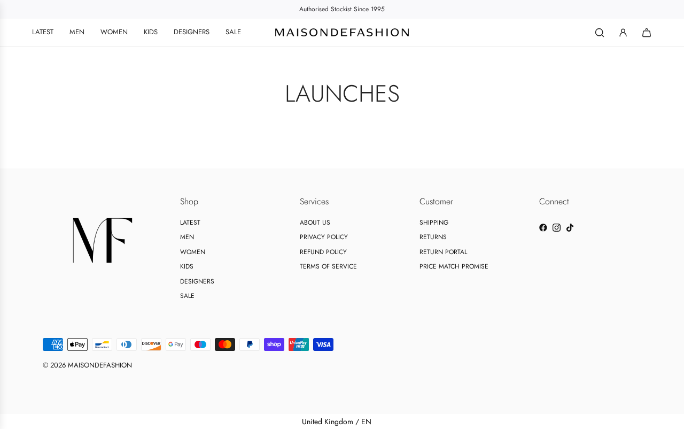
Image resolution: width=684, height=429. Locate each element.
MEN (187, 237)
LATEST (190, 222)
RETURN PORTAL (443, 252)
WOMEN (192, 252)
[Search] (599, 32)
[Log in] (623, 32)
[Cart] (646, 32)
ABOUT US (315, 222)
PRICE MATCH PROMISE (453, 266)
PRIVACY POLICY (324, 237)
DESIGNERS (197, 281)
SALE (187, 296)
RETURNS (433, 237)
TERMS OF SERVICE (328, 266)
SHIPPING (433, 222)
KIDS (186, 266)
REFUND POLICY (323, 252)
